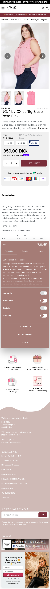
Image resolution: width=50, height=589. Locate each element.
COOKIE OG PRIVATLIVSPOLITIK (14, 483)
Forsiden (4, 20)
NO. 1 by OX (24, 20)
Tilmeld (43, 515)
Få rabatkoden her (13, 575)
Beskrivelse (8, 195)
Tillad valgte (25, 334)
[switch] (43, 300)
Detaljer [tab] (25, 251)
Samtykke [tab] (9, 251)
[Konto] (43, 8)
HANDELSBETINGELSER (10, 465)
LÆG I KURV (34, 163)
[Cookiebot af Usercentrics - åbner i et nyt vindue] (36, 244)
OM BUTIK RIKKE (8, 493)
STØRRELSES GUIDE (9, 460)
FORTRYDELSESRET (9, 474)
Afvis (25, 342)
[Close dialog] (47, 554)
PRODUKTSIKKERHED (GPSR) (13, 479)
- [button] (6, 163)
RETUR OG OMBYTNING (11, 456)
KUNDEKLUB (6, 469)
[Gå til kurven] (47, 8)
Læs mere (43, 128)
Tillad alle (25, 327)
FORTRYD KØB (7, 488)
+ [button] (16, 163)
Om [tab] (40, 251)
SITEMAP (5, 497)
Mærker (14, 20)
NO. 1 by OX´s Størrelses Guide (30, 136)
